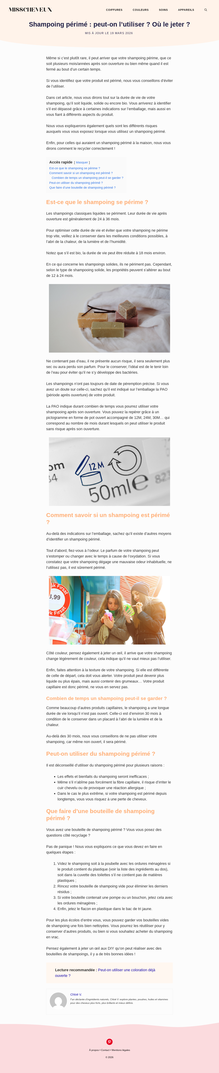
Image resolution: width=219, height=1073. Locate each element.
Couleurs (141, 9)
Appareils (186, 9)
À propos (94, 1050)
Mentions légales (121, 1050)
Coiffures (114, 9)
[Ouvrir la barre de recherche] (205, 9)
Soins (163, 9)
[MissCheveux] (30, 9)
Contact (105, 1050)
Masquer (82, 162)
